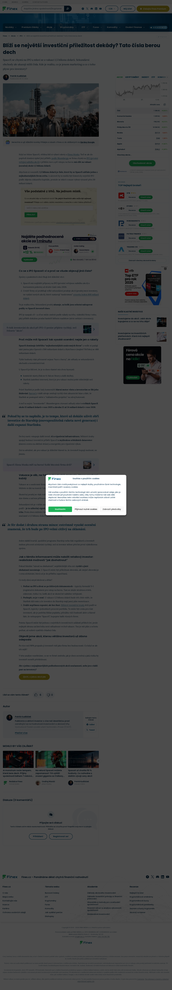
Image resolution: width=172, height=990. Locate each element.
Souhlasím (60, 509)
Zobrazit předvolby (112, 509)
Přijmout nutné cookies (86, 509)
